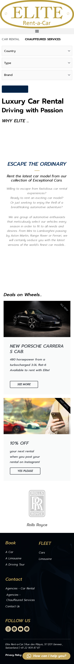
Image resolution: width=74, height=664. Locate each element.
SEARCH (15, 89)
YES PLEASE (25, 471)
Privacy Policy (13, 655)
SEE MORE (24, 384)
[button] (37, 31)
